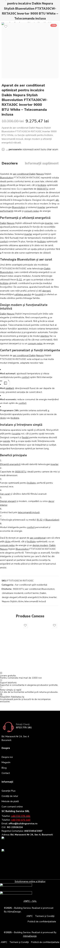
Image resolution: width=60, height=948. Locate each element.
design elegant (9, 597)
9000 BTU (42, 188)
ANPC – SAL (30, 901)
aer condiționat (38, 537)
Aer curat (5, 493)
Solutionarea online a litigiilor (30, 881)
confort (4, 241)
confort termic (31, 593)
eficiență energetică (28, 597)
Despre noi (7, 757)
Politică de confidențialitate (42, 921)
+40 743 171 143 (20, 819)
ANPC (29, 916)
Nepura (40, 173)
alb (57, 200)
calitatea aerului (22, 294)
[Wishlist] (5, 26)
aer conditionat (33, 589)
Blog (4, 767)
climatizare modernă (12, 593)
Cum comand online (12, 806)
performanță (6, 211)
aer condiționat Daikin (24, 173)
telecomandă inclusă (29, 512)
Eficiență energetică (10, 464)
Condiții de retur (10, 796)
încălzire (42, 185)
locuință (39, 294)
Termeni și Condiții (44, 916)
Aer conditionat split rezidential (31, 584)
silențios (44, 336)
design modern (40, 545)
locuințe (16, 433)
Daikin (3, 223)
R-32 (19, 279)
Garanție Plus (9, 790)
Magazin (6, 762)
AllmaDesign (30, 936)
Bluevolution (6, 177)
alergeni (46, 290)
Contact (6, 773)
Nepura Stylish (9, 601)
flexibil (25, 437)
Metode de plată (10, 801)
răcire (3, 185)
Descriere (10, 163)
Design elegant (8, 501)
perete (6, 441)
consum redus (31, 211)
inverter (41, 207)
